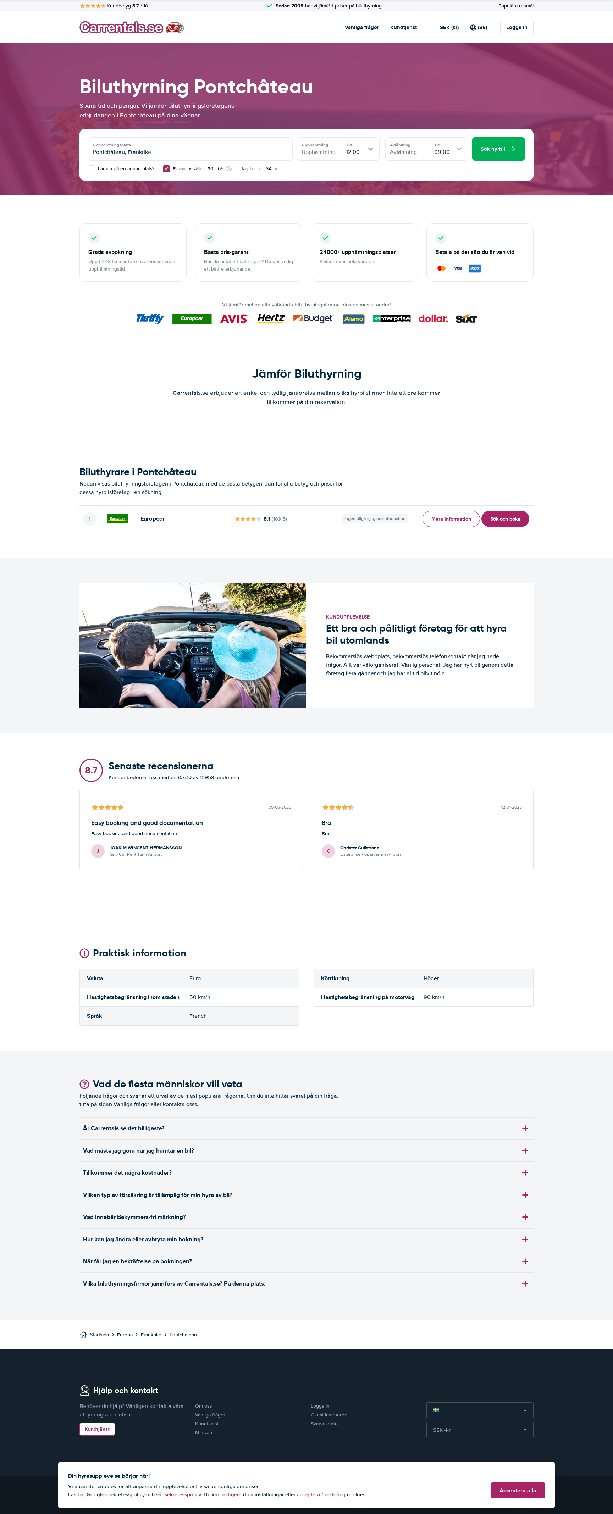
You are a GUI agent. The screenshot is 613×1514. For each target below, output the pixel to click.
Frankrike (151, 1335)
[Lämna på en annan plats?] (91, 168)
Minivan (203, 1433)
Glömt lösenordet (330, 1415)
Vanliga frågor (362, 27)
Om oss (203, 1406)
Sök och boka (505, 518)
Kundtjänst (403, 27)
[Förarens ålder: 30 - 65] (166, 168)
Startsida (99, 1335)
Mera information (451, 518)
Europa (125, 1335)
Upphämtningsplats (112, 145)
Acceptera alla (517, 1490)
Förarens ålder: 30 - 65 (198, 169)
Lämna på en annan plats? (125, 169)
